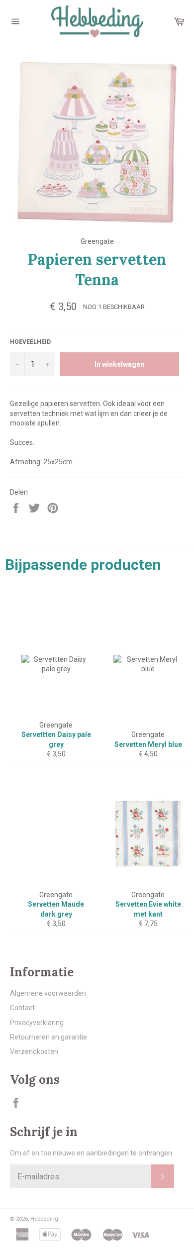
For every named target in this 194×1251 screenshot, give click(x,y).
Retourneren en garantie (48, 1037)
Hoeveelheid (30, 341)
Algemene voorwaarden (48, 993)
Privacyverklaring (37, 1023)
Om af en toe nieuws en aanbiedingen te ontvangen (91, 1153)
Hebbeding (44, 1219)
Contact (22, 1008)
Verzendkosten (34, 1051)
